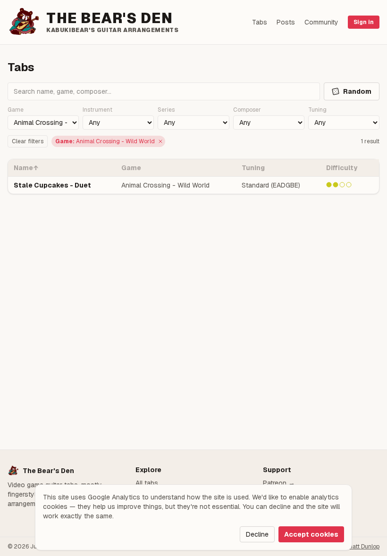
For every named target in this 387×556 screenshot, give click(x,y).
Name (26, 168)
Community (321, 22)
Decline (257, 534)
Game (131, 168)
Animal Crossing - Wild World (165, 185)
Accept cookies (311, 534)
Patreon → (279, 483)
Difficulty (341, 168)
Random (357, 91)
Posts (286, 22)
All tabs (146, 483)
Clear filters (27, 141)
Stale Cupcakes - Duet (52, 185)
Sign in (363, 22)
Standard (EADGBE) (271, 185)
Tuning (253, 168)
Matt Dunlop (363, 546)
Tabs (259, 22)
